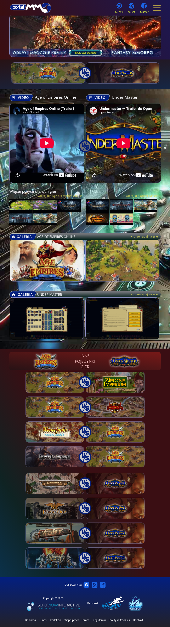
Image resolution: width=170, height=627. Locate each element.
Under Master (125, 97)
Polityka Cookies (119, 620)
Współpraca (71, 620)
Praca (86, 620)
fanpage (144, 12)
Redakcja (55, 620)
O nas (42, 620)
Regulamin (99, 620)
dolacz (131, 12)
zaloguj (119, 12)
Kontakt (138, 620)
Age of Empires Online (55, 97)
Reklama (30, 620)
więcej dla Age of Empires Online (60, 196)
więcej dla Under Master (142, 196)
